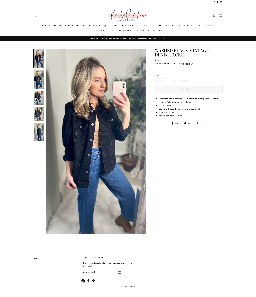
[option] (128, 38)
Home (115, 26)
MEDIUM (173, 81)
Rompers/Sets (187, 26)
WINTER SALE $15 (51, 26)
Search (36, 258)
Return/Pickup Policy (131, 30)
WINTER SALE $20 (75, 26)
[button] (189, 63)
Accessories (206, 26)
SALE (112, 30)
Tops (145, 26)
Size (157, 75)
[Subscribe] (119, 272)
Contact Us (155, 30)
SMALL (160, 81)
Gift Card (100, 30)
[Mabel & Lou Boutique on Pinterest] (93, 280)
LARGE (185, 81)
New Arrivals (130, 26)
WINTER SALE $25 (98, 26)
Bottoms (156, 26)
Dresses (170, 26)
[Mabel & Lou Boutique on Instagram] (83, 280)
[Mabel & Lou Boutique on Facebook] (88, 280)
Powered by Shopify (128, 286)
